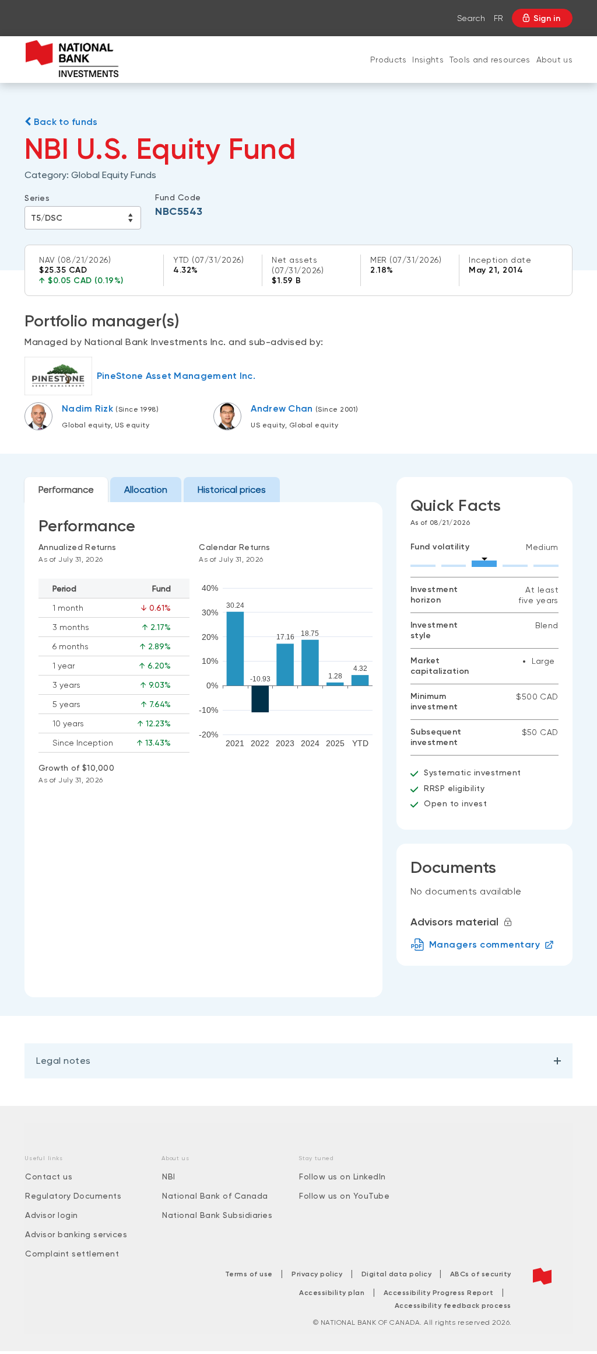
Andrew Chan (281, 408)
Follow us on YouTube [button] (344, 1195)
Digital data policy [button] (397, 1274)
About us (554, 59)
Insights (427, 59)
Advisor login (51, 1215)
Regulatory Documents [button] (73, 1195)
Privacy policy (317, 1274)
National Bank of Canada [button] (215, 1195)
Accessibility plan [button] (331, 1293)
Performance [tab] (66, 489)
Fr (498, 18)
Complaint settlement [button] (72, 1253)
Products (388, 59)
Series (37, 198)
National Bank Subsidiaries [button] (217, 1215)
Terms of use (249, 1274)
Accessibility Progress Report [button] (439, 1293)
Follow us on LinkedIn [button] (342, 1176)
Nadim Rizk (87, 408)
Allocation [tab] (145, 489)
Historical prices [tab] (232, 489)
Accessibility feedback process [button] (453, 1305)
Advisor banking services (76, 1234)
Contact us (48, 1176)
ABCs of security (480, 1274)
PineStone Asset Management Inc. (176, 375)
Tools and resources (490, 59)
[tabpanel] (203, 749)
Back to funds (64, 121)
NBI (168, 1176)
